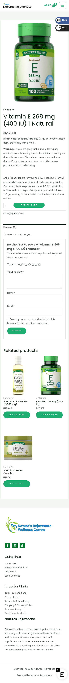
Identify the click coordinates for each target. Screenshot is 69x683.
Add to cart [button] (17, 415)
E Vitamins (8, 109)
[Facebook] (7, 545)
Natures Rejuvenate (17, 7)
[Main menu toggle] (62, 5)
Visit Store (10, 571)
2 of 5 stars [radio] (29, 264)
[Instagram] (15, 545)
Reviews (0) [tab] (9, 227)
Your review (16, 272)
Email (11, 306)
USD (62, 27)
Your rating (15, 264)
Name (11, 292)
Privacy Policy (12, 597)
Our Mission (11, 563)
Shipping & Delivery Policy (19, 605)
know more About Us (16, 567)
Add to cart (29, 205)
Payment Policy (13, 609)
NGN (61, 20)
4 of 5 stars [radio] (36, 264)
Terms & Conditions (15, 593)
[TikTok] (22, 545)
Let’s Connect (12, 575)
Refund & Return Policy (17, 601)
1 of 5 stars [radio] (26, 264)
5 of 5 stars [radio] (39, 264)
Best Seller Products (15, 613)
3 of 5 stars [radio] (32, 264)
